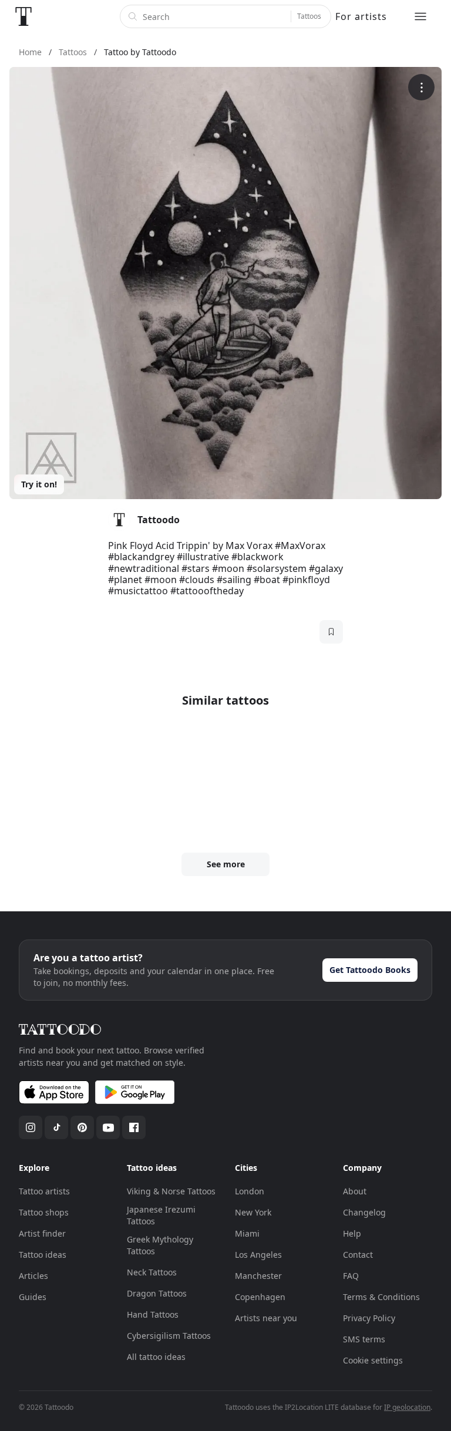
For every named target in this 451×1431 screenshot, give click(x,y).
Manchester (258, 1275)
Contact (358, 1254)
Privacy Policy (369, 1318)
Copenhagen (260, 1296)
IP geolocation (407, 1407)
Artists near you (266, 1318)
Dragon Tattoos (157, 1293)
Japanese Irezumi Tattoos (161, 1215)
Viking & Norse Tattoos (171, 1191)
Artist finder (42, 1233)
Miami (247, 1233)
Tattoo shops (44, 1212)
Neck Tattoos (152, 1272)
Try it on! (39, 484)
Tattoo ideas (42, 1254)
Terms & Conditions (381, 1296)
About (354, 1191)
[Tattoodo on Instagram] (30, 1127)
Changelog (364, 1212)
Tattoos (309, 16)
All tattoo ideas (156, 1356)
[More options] (421, 87)
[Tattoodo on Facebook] (134, 1127)
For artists (361, 16)
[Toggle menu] (420, 16)
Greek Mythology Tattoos (160, 1245)
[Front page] (23, 16)
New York (253, 1212)
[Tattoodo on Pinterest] (82, 1127)
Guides (32, 1296)
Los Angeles (258, 1254)
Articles (33, 1275)
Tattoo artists (44, 1191)
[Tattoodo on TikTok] (56, 1127)
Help (352, 1233)
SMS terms (364, 1339)
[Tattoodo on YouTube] (108, 1127)
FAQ (351, 1275)
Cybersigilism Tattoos (169, 1335)
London (249, 1191)
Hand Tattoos (153, 1314)
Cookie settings (373, 1360)
